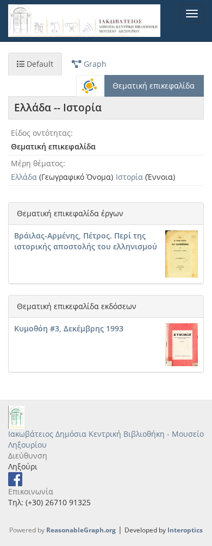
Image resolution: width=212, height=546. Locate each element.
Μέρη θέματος (37, 163)
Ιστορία (129, 177)
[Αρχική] (84, 20)
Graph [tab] (94, 64)
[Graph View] (89, 86)
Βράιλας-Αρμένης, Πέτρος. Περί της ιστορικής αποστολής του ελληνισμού (85, 241)
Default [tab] (38, 64)
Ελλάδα (24, 177)
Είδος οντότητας (41, 133)
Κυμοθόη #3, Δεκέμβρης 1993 (68, 328)
